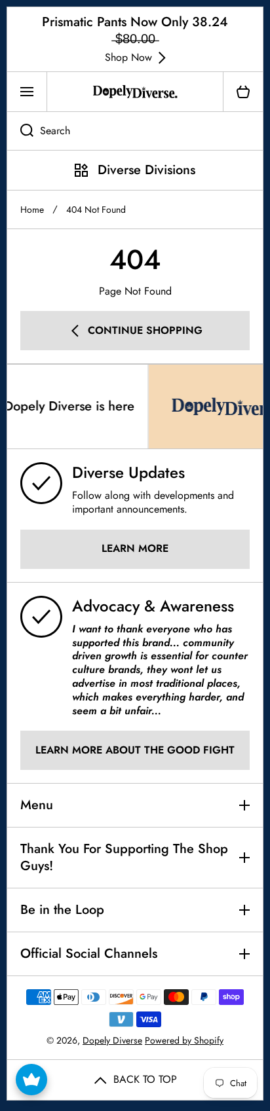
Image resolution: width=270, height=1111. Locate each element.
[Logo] (135, 91)
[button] (243, 91)
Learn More (135, 548)
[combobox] (135, 131)
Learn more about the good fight (135, 749)
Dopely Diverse (112, 1040)
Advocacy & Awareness (153, 606)
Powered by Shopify (184, 1040)
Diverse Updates (128, 472)
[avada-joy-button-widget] (31, 1079)
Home (32, 209)
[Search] (20, 131)
